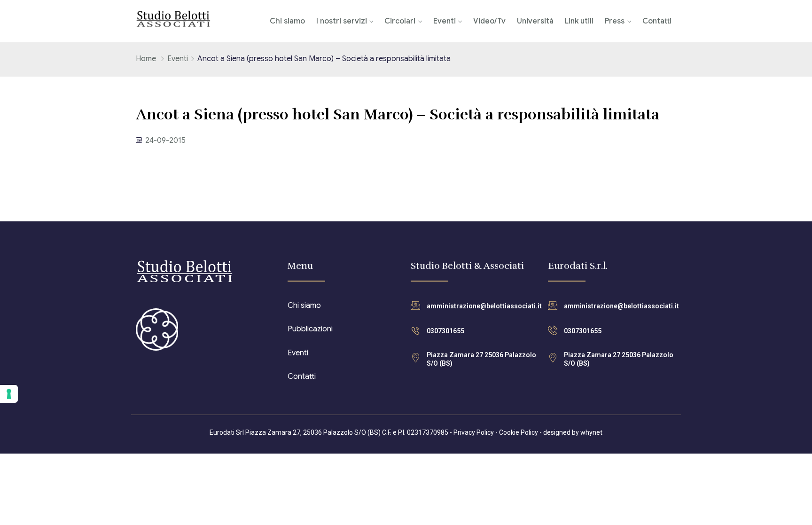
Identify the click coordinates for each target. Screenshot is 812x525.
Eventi (444, 21)
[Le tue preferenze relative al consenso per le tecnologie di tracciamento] (9, 394)
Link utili (579, 21)
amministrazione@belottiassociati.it (484, 306)
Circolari (399, 21)
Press (615, 21)
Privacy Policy (473, 432)
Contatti (656, 21)
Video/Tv (489, 21)
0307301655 (445, 331)
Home (146, 58)
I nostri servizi (341, 21)
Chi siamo (287, 21)
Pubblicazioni (310, 329)
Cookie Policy (518, 432)
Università (535, 21)
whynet (591, 432)
